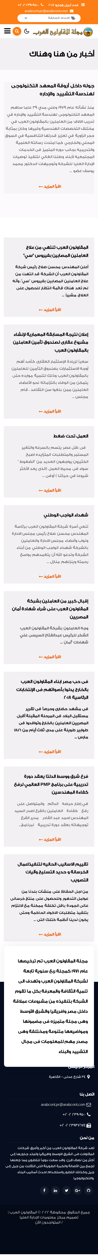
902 (48, 1246)
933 (31, 1234)
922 (22, 1240)
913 (80, 1240)
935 (16, 1234)
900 (60, 1246)
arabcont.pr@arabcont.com (46, 11)
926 (82, 1234)
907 (29, 1246)
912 (86, 1240)
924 (7, 1240)
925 (89, 1234)
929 (60, 1234)
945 (31, 1228)
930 (53, 1234)
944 (38, 1228)
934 (24, 1234)
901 (54, 1246)
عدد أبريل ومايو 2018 (63, 5)
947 (16, 1228)
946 (24, 1228)
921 (28, 1240)
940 (66, 1228)
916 (60, 1240)
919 (41, 1240)
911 (92, 1240)
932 (39, 1234)
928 (67, 1234)
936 (8, 1234)
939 (73, 1228)
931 (46, 1234)
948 (9, 1228)
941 (60, 1228)
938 (81, 1228)
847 (66, 1246)
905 (42, 1246)
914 (73, 1240)
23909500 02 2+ (28, 5)
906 (35, 1246)
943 (46, 1228)
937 (89, 1228)
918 (48, 1240)
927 (75, 1234)
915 (67, 1240)
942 (53, 1228)
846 (73, 1246)
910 (23, 1246)
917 (54, 1240)
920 (34, 1240)
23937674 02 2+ (72, 1125)
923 (14, 1240)
